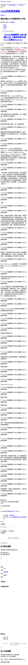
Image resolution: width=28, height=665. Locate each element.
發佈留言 (3, 532)
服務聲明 (16, 645)
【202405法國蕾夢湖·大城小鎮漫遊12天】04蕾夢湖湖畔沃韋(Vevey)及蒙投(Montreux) (14, 37)
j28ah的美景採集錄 (10, 11)
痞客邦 (9, 511)
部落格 (5, 26)
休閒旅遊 (12, 22)
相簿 (4, 25)
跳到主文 (3, 15)
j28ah (2, 503)
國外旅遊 (11, 515)
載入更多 (3, 524)
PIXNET (6, 643)
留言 (12, 511)
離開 (8, 662)
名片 (4, 28)
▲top (2, 521)
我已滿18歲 (3, 662)
